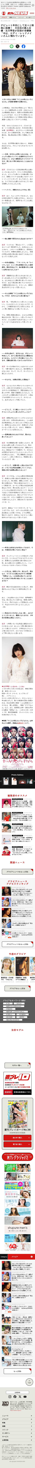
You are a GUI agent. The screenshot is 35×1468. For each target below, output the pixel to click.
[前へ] (1, 781)
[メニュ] (32, 13)
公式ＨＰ (20, 723)
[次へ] (34, 781)
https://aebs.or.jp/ (15, 1410)
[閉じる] (33, 5)
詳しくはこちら (11, 8)
